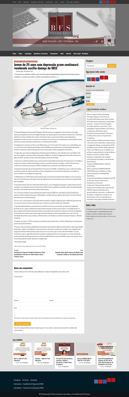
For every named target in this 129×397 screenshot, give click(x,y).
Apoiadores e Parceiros (37, 2)
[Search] (115, 53)
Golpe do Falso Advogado (20, 354)
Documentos (49, 2)
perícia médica (42, 246)
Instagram (17, 380)
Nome (16, 300)
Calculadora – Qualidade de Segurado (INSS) (29, 384)
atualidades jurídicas (20, 61)
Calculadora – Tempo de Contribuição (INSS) (29, 388)
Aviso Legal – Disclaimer (72, 2)
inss (36, 246)
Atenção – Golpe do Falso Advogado (99, 124)
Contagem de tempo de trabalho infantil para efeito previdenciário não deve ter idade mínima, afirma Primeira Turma (29, 253)
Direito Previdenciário (31, 61)
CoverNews (76, 394)
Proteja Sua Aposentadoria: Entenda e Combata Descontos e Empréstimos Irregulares (100, 135)
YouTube (25, 380)
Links (56, 2)
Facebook (33, 380)
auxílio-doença (21, 246)
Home (14, 2)
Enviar (90, 104)
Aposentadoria (66, 354)
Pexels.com (54, 128)
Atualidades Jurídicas (98, 109)
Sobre (19, 2)
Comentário (18, 277)
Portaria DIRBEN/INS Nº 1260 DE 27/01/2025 (84, 360)
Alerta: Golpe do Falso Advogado (98, 114)
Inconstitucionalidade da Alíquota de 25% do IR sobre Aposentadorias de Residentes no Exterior (101, 180)
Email (51, 300)
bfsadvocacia (28, 71)
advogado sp (38, 352)
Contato (62, 2)
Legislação (26, 2)
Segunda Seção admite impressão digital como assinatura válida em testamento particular (69, 252)
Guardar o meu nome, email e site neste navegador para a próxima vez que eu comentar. (45, 318)
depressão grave (30, 246)
